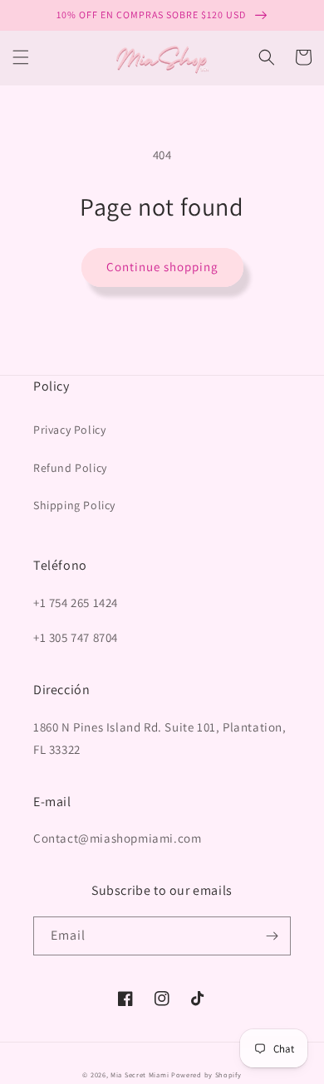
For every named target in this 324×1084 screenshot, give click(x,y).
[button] (20, 57)
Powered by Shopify (206, 1074)
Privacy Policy (69, 429)
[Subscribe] (271, 935)
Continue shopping (162, 267)
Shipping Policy (74, 505)
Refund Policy (70, 467)
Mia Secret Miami (139, 1074)
